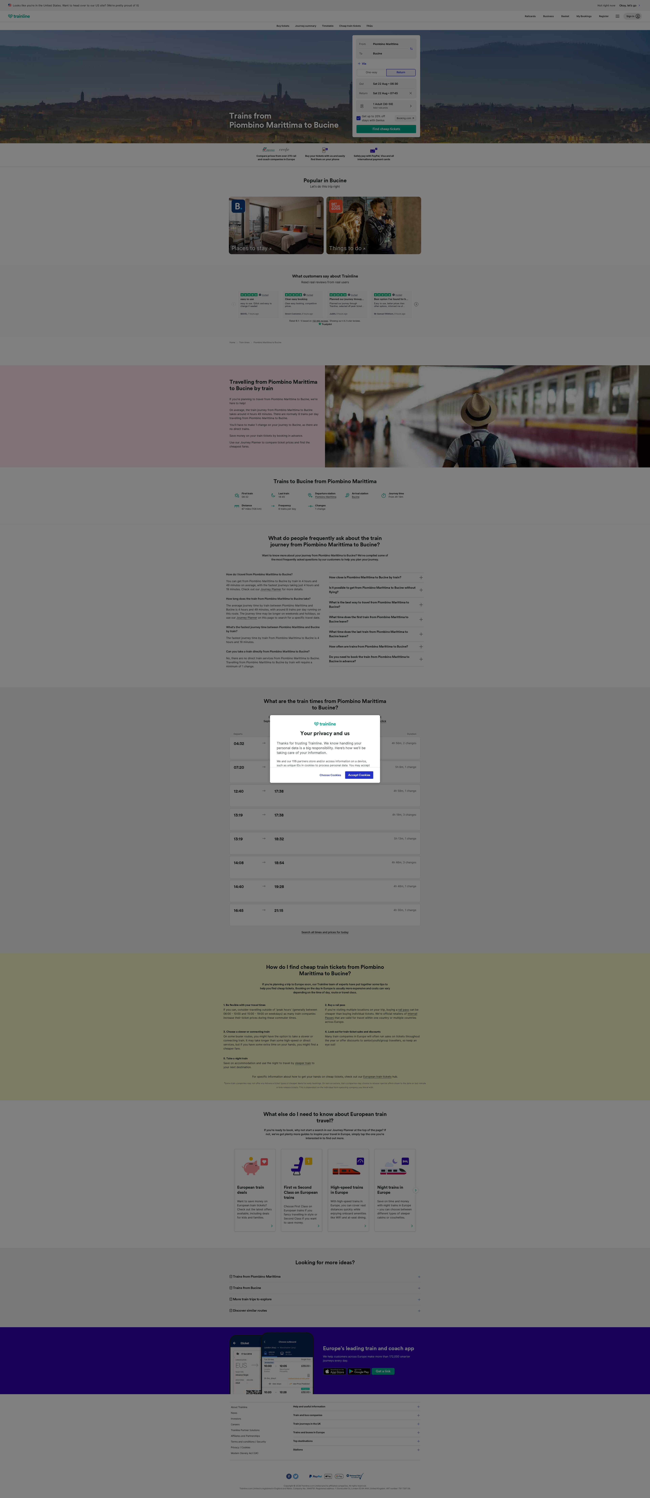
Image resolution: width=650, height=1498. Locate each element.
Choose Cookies (330, 775)
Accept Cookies (359, 775)
